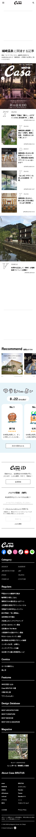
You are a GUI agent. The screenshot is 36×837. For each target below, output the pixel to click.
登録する (18, 519)
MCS (3, 803)
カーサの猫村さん (8, 666)
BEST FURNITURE (8, 714)
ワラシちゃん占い (8, 696)
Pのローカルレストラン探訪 (11, 636)
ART (19, 571)
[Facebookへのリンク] (4, 552)
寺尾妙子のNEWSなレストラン (12, 609)
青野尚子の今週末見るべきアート (13, 601)
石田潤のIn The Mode (9, 628)
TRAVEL (21, 575)
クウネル (4, 800)
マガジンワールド (23, 803)
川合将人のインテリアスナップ (12, 621)
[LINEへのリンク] (32, 552)
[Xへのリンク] (9, 552)
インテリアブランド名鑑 (10, 648)
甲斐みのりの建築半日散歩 (11, 593)
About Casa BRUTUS (13, 772)
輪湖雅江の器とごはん (9, 597)
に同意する (16, 509)
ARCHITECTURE (8, 571)
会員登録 (18, 482)
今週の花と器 (6, 692)
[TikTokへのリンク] (21, 552)
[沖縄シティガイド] (12, 364)
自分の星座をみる (18, 446)
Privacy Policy (22, 810)
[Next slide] (33, 376)
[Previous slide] (2, 376)
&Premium (5, 793)
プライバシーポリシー (13, 509)
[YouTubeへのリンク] (26, 552)
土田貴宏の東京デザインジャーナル (14, 605)
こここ (20, 800)
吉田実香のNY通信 (8, 617)
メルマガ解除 (18, 523)
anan (3, 783)
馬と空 (4, 670)
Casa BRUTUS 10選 (9, 688)
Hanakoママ (22, 796)
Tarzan (20, 793)
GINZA (4, 790)
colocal (4, 796)
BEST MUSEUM (7, 718)
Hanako (20, 790)
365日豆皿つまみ (7, 684)
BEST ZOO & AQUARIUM (11, 722)
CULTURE (22, 579)
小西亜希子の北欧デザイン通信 (12, 632)
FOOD (4, 575)
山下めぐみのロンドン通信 (11, 625)
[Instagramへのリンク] (15, 552)
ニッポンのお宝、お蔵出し (11, 644)
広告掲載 (4, 810)
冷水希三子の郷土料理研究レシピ (13, 652)
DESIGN (5, 567)
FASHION (21, 567)
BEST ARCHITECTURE (10, 710)
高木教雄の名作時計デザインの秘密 (14, 640)
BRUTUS (21, 783)
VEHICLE (5, 579)
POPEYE (4, 787)
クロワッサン (22, 787)
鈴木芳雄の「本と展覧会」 (11, 613)
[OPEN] (3, 2)
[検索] (33, 2)
